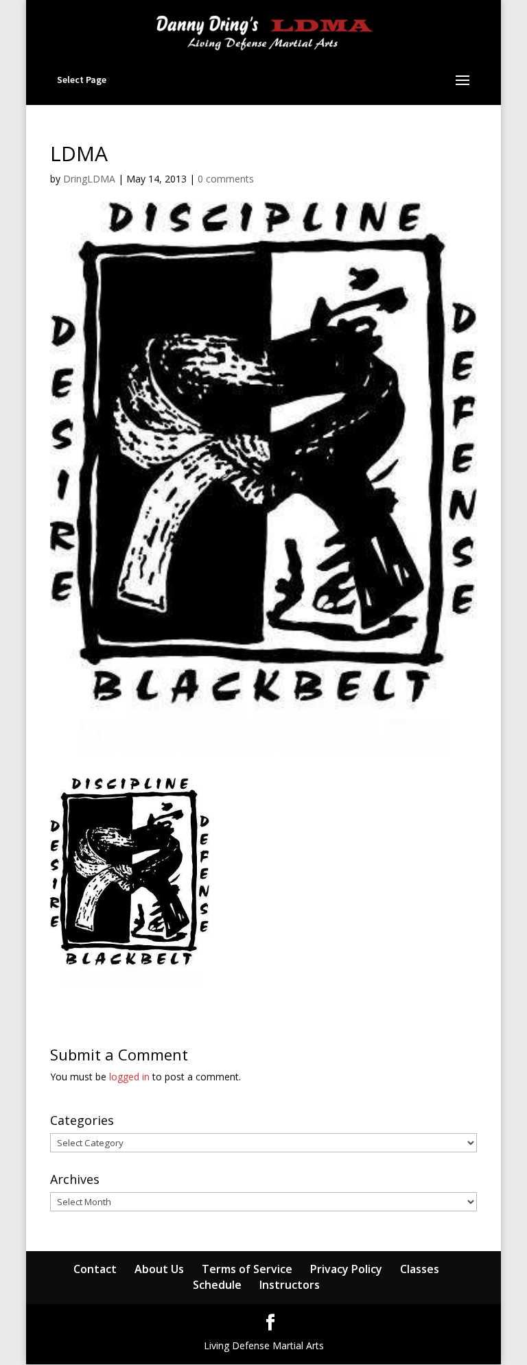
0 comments (226, 178)
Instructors (289, 1284)
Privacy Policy (346, 1269)
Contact (95, 1269)
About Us (159, 1269)
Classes (419, 1269)
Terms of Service (247, 1269)
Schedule (217, 1284)
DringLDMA (89, 178)
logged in (129, 1076)
